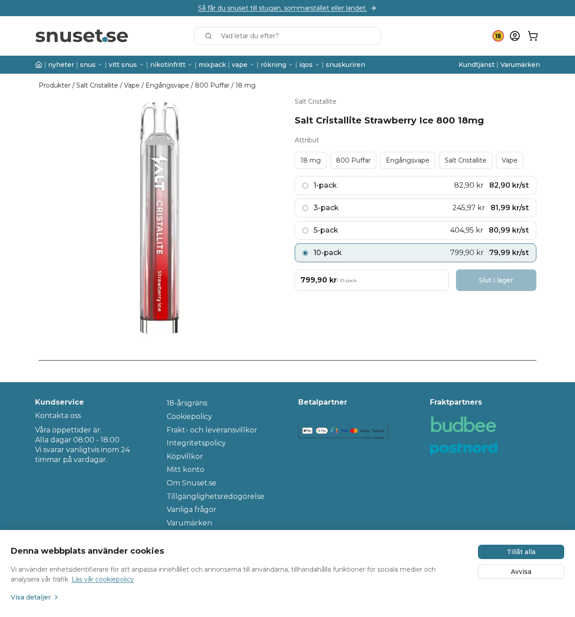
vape (240, 65)
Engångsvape (167, 85)
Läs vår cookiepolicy (102, 579)
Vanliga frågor (192, 509)
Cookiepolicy (189, 416)
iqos (306, 65)
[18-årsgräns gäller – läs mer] (498, 36)
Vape (132, 85)
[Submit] (210, 36)
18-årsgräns (187, 403)
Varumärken (520, 65)
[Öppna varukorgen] (533, 36)
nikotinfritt (168, 65)
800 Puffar (212, 85)
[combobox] (287, 36)
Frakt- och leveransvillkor (212, 430)
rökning (273, 65)
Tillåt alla (521, 552)
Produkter (55, 85)
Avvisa (521, 572)
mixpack (212, 65)
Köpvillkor (185, 456)
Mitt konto (185, 469)
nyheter (61, 65)
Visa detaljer (31, 597)
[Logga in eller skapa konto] (514, 36)
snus (88, 65)
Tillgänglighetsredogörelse (216, 496)
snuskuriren (345, 65)
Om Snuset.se (192, 483)
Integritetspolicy (196, 443)
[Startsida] (38, 64)
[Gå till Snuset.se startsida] (81, 36)
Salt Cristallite (97, 85)
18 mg (245, 85)
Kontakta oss (58, 415)
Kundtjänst (477, 65)
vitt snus (123, 65)
